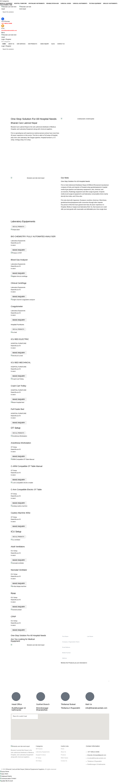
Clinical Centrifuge (18, 283)
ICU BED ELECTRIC (20, 339)
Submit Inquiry (85, 685)
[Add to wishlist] (22, 233)
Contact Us (64, 760)
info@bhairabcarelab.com (96, 708)
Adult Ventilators (18, 546)
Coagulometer (17, 306)
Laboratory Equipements (43, 752)
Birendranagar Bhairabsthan (42, 709)
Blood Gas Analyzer (19, 260)
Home (62, 748)
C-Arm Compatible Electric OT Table (26, 489)
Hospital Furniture (41, 755)
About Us (63, 752)
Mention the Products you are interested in (74, 663)
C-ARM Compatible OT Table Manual (26, 466)
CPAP (13, 616)
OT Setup (14, 447)
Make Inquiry (19, 250)
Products (63, 755)
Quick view (18, 233)
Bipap (13, 593)
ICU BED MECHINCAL (21, 362)
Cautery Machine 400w (20, 513)
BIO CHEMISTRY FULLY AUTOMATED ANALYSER (33, 236)
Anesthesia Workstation (21, 443)
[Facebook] (13, 764)
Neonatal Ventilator (19, 570)
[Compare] (13, 233)
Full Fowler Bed (17, 409)
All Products (39, 748)
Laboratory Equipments (18, 240)
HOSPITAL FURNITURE (18, 343)
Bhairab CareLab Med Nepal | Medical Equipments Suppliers (25, 769)
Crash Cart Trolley (18, 386)
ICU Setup (14, 551)
